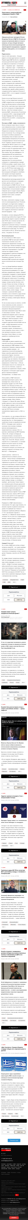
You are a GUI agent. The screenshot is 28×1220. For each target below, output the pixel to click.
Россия (12, 682)
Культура (22, 1165)
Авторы (19, 1172)
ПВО (16, 1113)
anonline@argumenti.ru (7, 1160)
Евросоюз (4, 771)
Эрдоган (4, 843)
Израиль (10, 1113)
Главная (8, 1172)
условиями (5, 1213)
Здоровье (7, 1165)
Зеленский (4, 922)
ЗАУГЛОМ (17, 712)
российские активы (13, 769)
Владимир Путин (14, 579)
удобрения (4, 682)
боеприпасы (5, 924)
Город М (8, 1167)
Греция (4, 1113)
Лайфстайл (12, 1165)
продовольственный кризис (13, 680)
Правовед (3, 1167)
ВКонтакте (19, 595)
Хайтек (13, 1168)
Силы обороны (21, 924)
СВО (4, 582)
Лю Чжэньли (13, 1020)
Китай (17, 682)
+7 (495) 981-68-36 (6, 1158)
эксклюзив (5, 579)
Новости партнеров (5, 1174)
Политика (3, 1164)
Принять (14, 1217)
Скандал (18, 1168)
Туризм (17, 1165)
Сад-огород (14, 1167)
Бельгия (4, 769)
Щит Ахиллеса (5, 1116)
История (19, 1167)
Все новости (13, 1172)
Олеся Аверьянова (5, 617)
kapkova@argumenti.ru (15, 1202)
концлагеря (5, 845)
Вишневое (13, 924)
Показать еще (14, 1140)
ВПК (9, 582)
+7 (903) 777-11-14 (14, 1200)
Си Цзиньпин (21, 1020)
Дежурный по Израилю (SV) (20, 1053)
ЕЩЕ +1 (14, 582)
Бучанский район (14, 922)
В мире (4, 9)
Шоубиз (24, 1164)
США (3, 680)
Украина (22, 769)
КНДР (22, 579)
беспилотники (14, 1116)
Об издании (3, 1172)
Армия (9, 1168)
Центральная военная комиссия (15, 1018)
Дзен (8, 595)
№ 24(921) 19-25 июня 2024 (14, 9)
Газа (16, 843)
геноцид (22, 843)
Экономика (9, 1164)
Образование (4, 1168)
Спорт (2, 1165)
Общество (19, 1164)
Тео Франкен (12, 771)
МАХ (8, 599)
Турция (10, 843)
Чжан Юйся (5, 1020)
